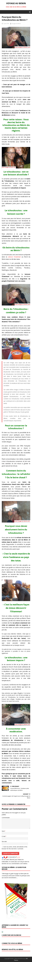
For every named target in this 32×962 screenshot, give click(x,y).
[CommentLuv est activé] (12, 857)
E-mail (4, 836)
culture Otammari (14, 257)
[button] (30, 12)
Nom (3, 831)
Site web (4, 841)
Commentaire (6, 817)
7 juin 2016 (6, 23)
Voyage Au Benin (16, 23)
